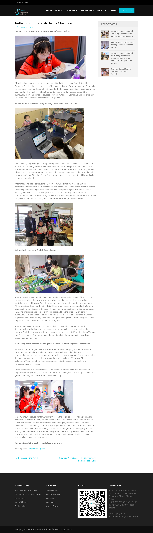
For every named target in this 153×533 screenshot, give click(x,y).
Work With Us (21, 502)
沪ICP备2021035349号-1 (61, 529)
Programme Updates (37, 449)
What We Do (72, 10)
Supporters (102, 10)
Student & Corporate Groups (28, 494)
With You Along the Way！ (26, 458)
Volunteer (127, 10)
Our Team (50, 498)
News (113, 10)
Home (49, 10)
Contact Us (19, 2)
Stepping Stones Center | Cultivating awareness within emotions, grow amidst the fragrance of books (122, 58)
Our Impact (51, 502)
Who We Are (52, 490)
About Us (59, 10)
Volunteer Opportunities (26, 490)
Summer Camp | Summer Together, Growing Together (121, 71)
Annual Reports (53, 506)
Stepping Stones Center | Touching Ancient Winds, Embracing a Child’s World (122, 33)
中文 (26, 2)
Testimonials (20, 506)
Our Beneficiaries (53, 494)
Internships (20, 498)
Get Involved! (87, 10)
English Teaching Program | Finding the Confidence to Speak (122, 44)
